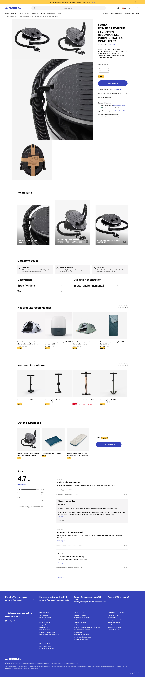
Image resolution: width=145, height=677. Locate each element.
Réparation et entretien (132, 13)
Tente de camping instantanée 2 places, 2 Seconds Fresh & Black (28, 343)
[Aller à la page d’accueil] (13, 8)
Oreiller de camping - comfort (52, 453)
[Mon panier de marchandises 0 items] (138, 8)
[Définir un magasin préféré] (118, 8)
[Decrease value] (100, 70)
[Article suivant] (126, 307)
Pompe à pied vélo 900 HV (109, 400)
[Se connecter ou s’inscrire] (134, 8)
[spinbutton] (104, 70)
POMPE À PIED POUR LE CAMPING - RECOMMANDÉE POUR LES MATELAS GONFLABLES (28, 454)
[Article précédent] (120, 307)
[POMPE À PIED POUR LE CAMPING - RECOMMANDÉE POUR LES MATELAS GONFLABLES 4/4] (32, 160)
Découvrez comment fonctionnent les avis (29, 507)
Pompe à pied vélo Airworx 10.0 (83, 400)
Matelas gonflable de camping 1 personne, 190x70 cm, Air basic (78, 454)
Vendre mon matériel (116, 13)
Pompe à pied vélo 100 (52, 400)
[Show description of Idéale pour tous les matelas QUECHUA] (124, 242)
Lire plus (60, 516)
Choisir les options (109, 444)
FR (125, 8)
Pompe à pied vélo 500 (25, 400)
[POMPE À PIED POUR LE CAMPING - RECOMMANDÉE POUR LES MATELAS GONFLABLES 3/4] (52, 99)
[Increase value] (108, 70)
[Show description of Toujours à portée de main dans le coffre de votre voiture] (87, 241)
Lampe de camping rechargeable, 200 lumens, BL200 (58, 343)
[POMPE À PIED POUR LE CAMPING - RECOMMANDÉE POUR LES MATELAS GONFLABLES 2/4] (32, 39)
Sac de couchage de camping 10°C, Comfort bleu (112, 343)
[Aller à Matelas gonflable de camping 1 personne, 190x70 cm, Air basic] (78, 439)
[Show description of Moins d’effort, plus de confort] (46, 242)
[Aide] (130, 8)
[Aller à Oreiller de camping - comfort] (53, 439)
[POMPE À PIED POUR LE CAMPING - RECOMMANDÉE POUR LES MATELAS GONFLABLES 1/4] (72, 39)
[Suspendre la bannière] (135, 2)
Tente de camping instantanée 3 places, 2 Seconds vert (83, 343)
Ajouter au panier (113, 83)
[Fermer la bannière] (138, 2)
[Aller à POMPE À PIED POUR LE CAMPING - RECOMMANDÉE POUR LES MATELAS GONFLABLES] (28, 439)
